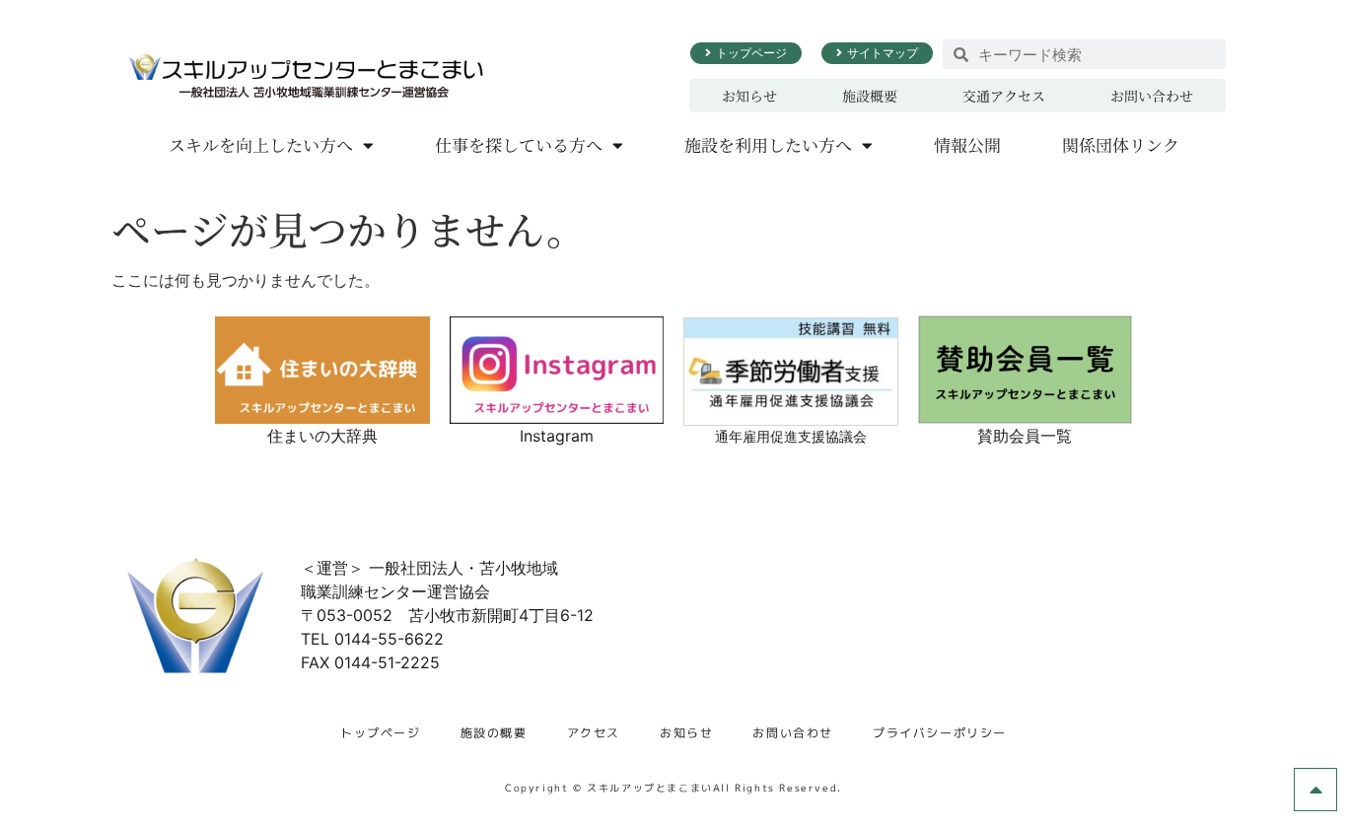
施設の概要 (494, 732)
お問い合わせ (1151, 95)
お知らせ (749, 95)
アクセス (593, 732)
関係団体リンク (1120, 144)
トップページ (380, 732)
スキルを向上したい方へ (261, 144)
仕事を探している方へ (519, 144)
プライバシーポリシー (940, 732)
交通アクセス (1003, 95)
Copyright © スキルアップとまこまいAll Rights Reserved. (673, 787)
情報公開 (967, 144)
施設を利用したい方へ (768, 144)
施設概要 (869, 95)
